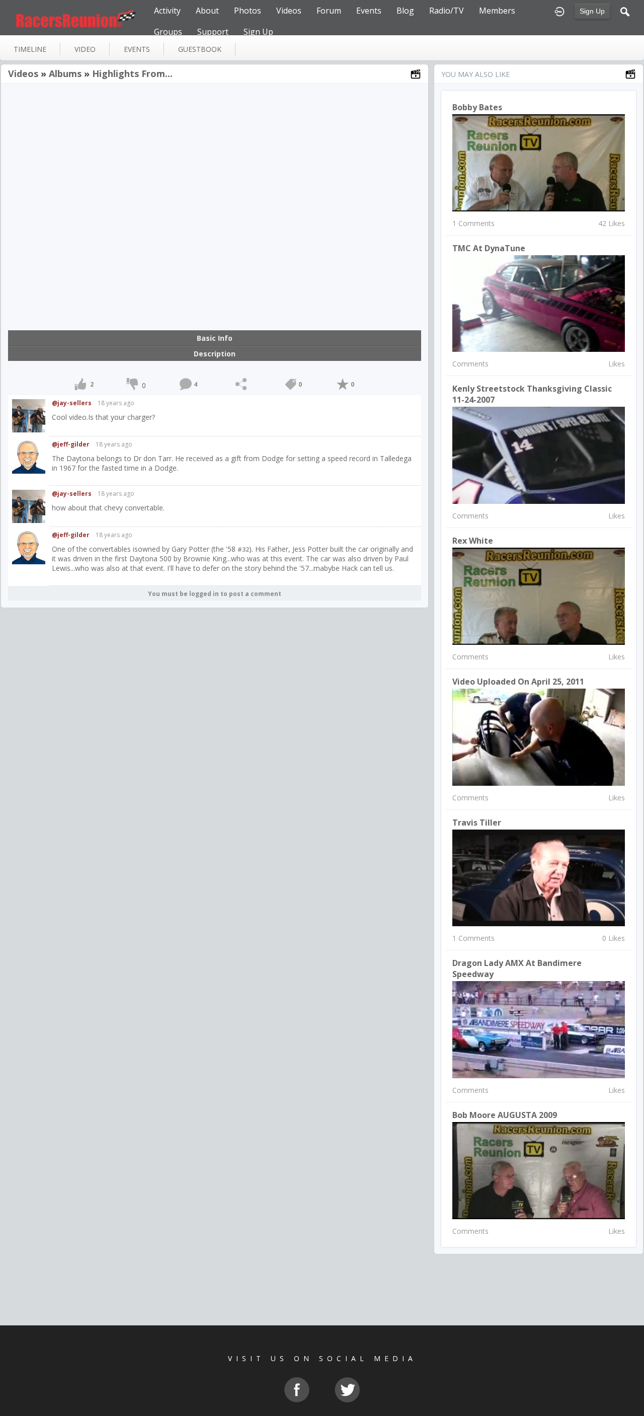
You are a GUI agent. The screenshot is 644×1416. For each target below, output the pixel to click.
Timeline (30, 49)
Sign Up (592, 11)
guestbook (199, 49)
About (207, 10)
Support (212, 31)
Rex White (472, 540)
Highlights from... (132, 73)
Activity (167, 10)
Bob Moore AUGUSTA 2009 (504, 1115)
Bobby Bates (477, 107)
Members (497, 10)
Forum (328, 10)
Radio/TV (446, 10)
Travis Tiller (476, 822)
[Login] (559, 10)
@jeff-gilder (71, 444)
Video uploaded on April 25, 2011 (518, 681)
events (137, 49)
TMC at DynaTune (488, 248)
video (85, 49)
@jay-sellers (72, 403)
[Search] (625, 10)
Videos (288, 10)
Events (368, 10)
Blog (405, 10)
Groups (168, 31)
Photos (247, 10)
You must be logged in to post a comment (214, 593)
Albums (65, 73)
